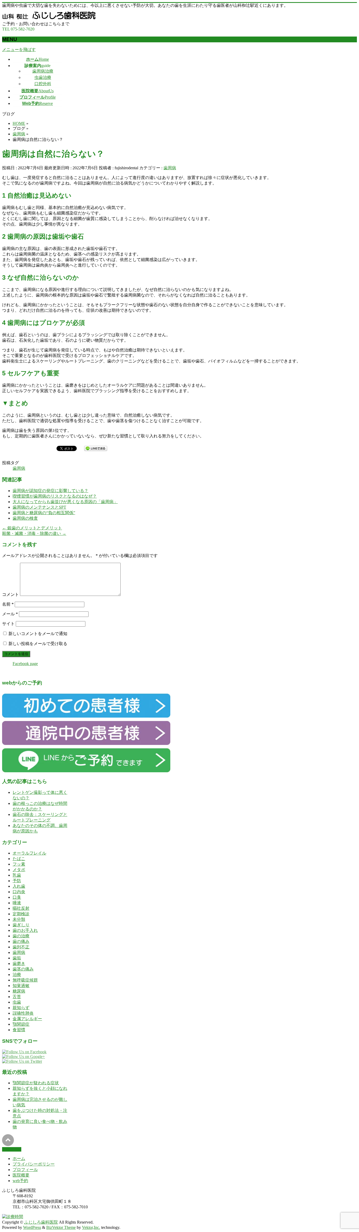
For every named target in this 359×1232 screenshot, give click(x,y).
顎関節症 (21, 1024)
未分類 (19, 919)
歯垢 (17, 958)
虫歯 (17, 1002)
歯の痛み (21, 941)
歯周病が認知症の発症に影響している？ (50, 490)
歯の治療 (21, 936)
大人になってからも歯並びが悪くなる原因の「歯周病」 (65, 501)
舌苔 (17, 996)
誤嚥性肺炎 (23, 1013)
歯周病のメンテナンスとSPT (39, 507)
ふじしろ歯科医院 (41, 1222)
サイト (8, 623)
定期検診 (21, 914)
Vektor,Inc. (91, 1227)
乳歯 (17, 875)
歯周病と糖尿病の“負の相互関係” (44, 512)
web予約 (20, 1180)
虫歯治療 (42, 77)
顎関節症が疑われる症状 (36, 1083)
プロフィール (25, 1169)
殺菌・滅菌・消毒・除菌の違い (34, 533)
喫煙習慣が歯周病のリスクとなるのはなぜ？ (55, 496)
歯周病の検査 (25, 518)
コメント (10, 594)
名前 (8, 604)
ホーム (19, 1158)
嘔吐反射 (21, 908)
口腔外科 (42, 83)
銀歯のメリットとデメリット (32, 528)
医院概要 (21, 1175)
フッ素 (19, 864)
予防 (17, 880)
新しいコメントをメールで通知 (37, 633)
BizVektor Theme (61, 1227)
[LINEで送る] (95, 448)
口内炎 (19, 892)
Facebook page (25, 663)
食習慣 (19, 1029)
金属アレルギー (27, 1018)
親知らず (21, 1007)
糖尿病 (19, 991)
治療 (17, 974)
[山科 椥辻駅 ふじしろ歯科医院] (50, 19)
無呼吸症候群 (25, 980)
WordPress (32, 1227)
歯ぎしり (21, 925)
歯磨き (19, 963)
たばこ (19, 858)
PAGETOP (11, 1149)
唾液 (17, 903)
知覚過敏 (21, 985)
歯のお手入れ (25, 930)
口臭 (17, 897)
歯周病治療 (42, 71)
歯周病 (169, 168)
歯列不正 (21, 947)
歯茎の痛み (23, 969)
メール (10, 614)
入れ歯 (19, 886)
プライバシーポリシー (34, 1164)
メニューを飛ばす (19, 49)
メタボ (19, 869)
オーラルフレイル (29, 853)
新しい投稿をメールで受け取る (37, 643)
